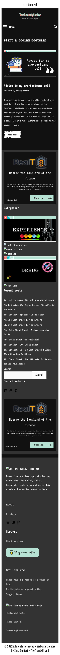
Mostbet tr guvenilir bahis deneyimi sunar (29, 300)
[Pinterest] (16, 391)
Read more (13, 135)
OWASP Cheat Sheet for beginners (23, 324)
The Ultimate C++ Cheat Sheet (21, 344)
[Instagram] (11, 391)
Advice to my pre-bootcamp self (27, 85)
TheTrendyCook (14, 621)
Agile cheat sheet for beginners (23, 319)
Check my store (14, 541)
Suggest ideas (14, 594)
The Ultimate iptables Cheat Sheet (24, 314)
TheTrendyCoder (30, 14)
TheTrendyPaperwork (17, 630)
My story (11, 514)
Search (39, 374)
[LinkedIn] (6, 391)
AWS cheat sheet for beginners (22, 339)
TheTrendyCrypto (15, 612)
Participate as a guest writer (24, 589)
